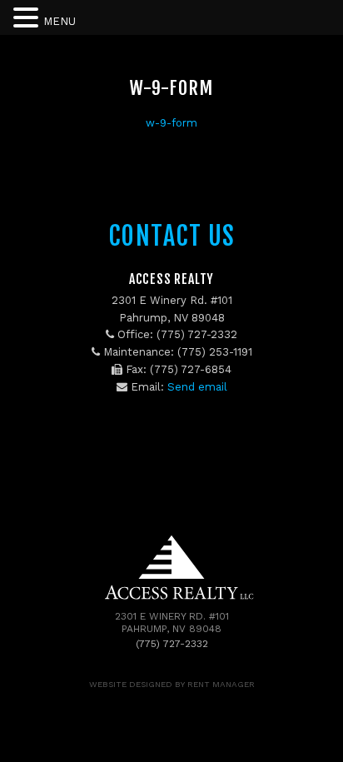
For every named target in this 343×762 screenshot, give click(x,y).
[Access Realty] (172, 601)
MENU (59, 21)
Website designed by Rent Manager (172, 684)
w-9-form (171, 123)
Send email (197, 387)
